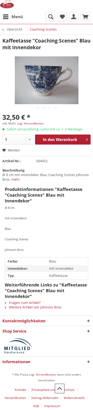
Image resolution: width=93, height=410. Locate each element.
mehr (15, 179)
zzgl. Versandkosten (30, 123)
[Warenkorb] (85, 17)
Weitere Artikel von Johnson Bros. (35, 307)
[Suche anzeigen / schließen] (50, 17)
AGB (36, 406)
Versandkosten (46, 374)
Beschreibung (13, 170)
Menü (17, 16)
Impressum (52, 406)
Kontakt (20, 390)
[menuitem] (12, 17)
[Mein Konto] (73, 17)
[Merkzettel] (62, 17)
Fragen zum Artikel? (24, 302)
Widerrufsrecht (74, 398)
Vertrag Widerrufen (44, 398)
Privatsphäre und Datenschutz (53, 390)
